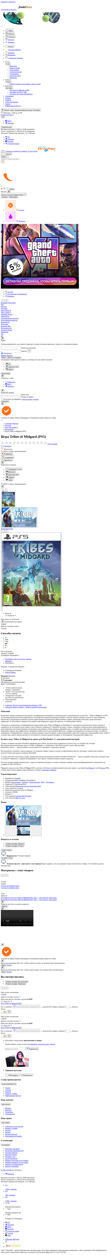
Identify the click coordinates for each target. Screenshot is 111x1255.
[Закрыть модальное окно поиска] (2, 186)
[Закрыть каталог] (2, 420)
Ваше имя (25, 395)
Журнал (8, 1108)
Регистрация (6, 373)
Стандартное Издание (23, 796)
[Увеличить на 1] (71, 1007)
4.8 (6, 1191)
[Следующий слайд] (6, 875)
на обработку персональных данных (41, 1044)
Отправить (5, 401)
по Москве (90, 768)
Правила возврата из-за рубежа (16, 1162)
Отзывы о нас (10, 1156)
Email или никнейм (28, 348)
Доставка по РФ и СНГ (18, 92)
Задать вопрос (6, 850)
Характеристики (7, 529)
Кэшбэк (8, 1092)
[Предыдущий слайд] (2, 875)
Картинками (13, 197)
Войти (12, 189)
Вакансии (13, 78)
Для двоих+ (50, 782)
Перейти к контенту (8, 2)
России (102, 768)
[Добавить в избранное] (5, 1012)
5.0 (6, 1185)
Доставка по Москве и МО (19, 90)
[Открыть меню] (3, 151)
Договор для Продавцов (14, 1164)
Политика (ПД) (15, 76)
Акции (7, 104)
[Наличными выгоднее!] (2, 621)
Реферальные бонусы (13, 106)
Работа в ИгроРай (11, 1166)
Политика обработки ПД (14, 1151)
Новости (8, 1110)
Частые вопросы (11, 1134)
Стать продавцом (11, 102)
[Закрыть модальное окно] (2, 338)
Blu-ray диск (20, 798)
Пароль (24, 351)
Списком (4, 197)
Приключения (34, 782)
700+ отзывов (10, 1195)
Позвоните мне (6, 127)
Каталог (8, 425)
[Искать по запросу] (3, 161)
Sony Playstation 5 (11, 427)
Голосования (14, 70)
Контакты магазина (12, 1149)
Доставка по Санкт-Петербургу (21, 94)
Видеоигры (9, 429)
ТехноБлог (9, 1112)
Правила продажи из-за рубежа (16, 1160)
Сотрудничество (16, 72)
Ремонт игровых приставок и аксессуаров (25, 84)
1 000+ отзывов (11, 1201)
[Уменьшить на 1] (42, 1007)
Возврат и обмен (11, 1128)
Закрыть (4, 906)
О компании (14, 74)
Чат (3, 117)
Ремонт (8, 1132)
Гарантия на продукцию (14, 1126)
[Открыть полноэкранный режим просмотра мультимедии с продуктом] (31, 569)
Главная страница (11, 423)
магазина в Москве (49, 770)
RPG (43, 782)
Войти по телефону (14, 357)
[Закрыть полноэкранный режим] (2, 486)
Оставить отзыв (7, 858)
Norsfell (17, 778)
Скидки (8, 1090)
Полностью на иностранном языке (28, 786)
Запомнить (7, 353)
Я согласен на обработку (21, 399)
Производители (11, 1155)
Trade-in (8, 100)
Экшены (25, 782)
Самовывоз (9, 96)
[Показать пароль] (29, 350)
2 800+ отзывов (11, 1189)
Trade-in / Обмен (11, 1094)
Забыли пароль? (7, 355)
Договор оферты (11, 1153)
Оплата (8, 98)
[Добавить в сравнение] (9, 1012)
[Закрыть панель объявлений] (2, 26)
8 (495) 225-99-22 (7, 115)
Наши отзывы (15, 68)
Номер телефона (27, 397)
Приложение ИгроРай (13, 1136)
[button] (55, 681)
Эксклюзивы (15, 782)
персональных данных (30, 399)
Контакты (13, 66)
